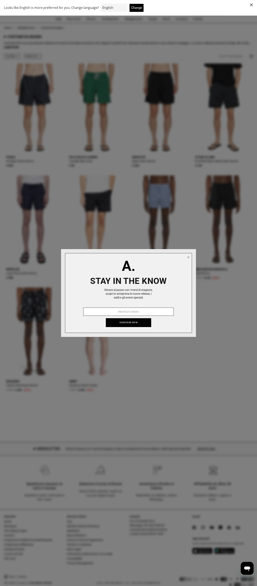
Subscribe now (128, 322)
